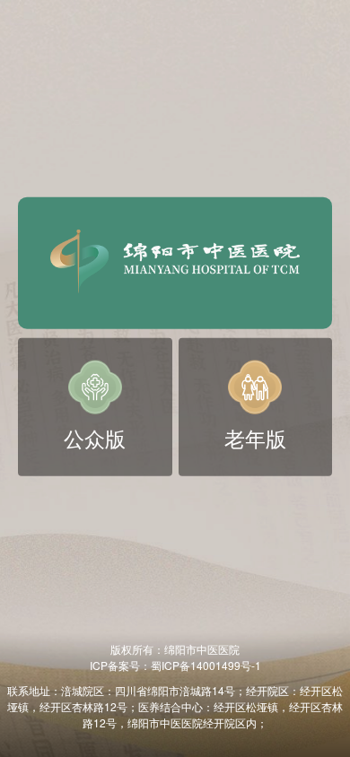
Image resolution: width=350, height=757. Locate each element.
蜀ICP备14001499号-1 (206, 665)
